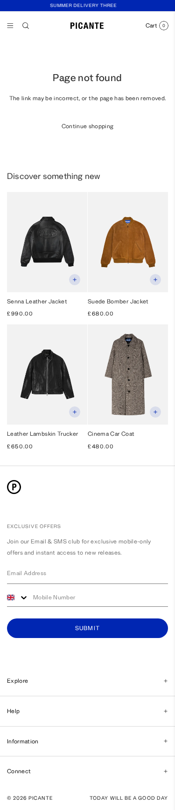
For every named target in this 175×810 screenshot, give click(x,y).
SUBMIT (87, 628)
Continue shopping (88, 126)
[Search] (26, 26)
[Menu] (10, 25)
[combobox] (17, 598)
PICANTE (40, 798)
